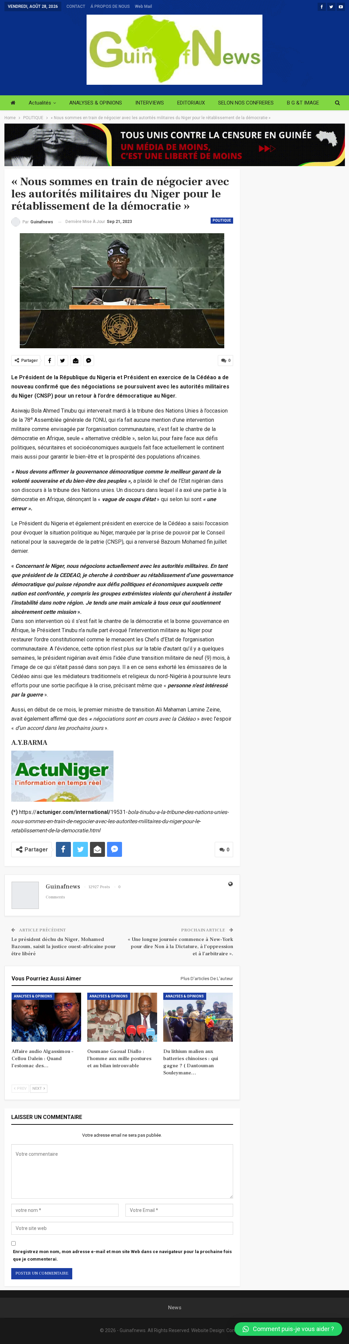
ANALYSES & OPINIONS (95, 103)
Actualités (40, 103)
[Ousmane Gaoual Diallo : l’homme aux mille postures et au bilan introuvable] (122, 1017)
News (174, 1308)
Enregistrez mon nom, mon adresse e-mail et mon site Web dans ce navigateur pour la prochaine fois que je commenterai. (122, 1255)
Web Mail (143, 6)
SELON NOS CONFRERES (246, 103)
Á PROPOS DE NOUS (110, 6)
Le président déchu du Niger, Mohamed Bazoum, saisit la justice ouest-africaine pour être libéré (63, 946)
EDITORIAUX (191, 103)
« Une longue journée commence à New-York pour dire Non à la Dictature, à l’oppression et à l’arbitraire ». (180, 946)
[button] (288, 1329)
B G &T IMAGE (303, 103)
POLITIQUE (222, 220)
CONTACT (75, 6)
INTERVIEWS (149, 103)
